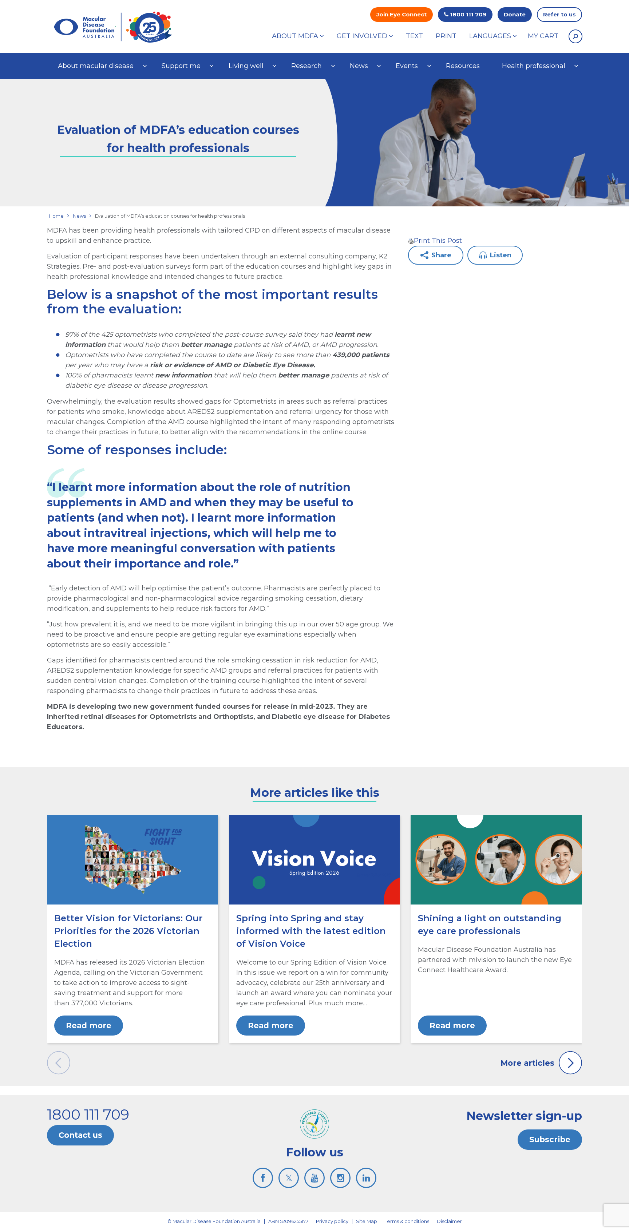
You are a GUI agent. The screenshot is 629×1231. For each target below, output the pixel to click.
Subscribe (549, 1139)
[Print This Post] (411, 241)
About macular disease (96, 66)
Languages (490, 36)
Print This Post (438, 241)
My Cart (543, 36)
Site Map (366, 1221)
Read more (88, 1025)
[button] (575, 36)
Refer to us (559, 14)
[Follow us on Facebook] (263, 1178)
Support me (181, 66)
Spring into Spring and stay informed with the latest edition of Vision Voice (311, 931)
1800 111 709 (467, 14)
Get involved (362, 36)
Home (56, 216)
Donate (515, 14)
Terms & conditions (407, 1221)
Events (407, 66)
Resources (463, 66)
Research (306, 66)
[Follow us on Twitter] (288, 1178)
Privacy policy (332, 1221)
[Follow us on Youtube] (314, 1178)
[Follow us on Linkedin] (366, 1178)
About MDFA (295, 36)
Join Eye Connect (401, 14)
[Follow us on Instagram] (340, 1178)
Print (446, 36)
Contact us (80, 1135)
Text (414, 36)
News (359, 66)
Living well (246, 66)
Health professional (533, 66)
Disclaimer (449, 1221)
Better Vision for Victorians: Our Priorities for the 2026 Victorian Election (128, 931)
